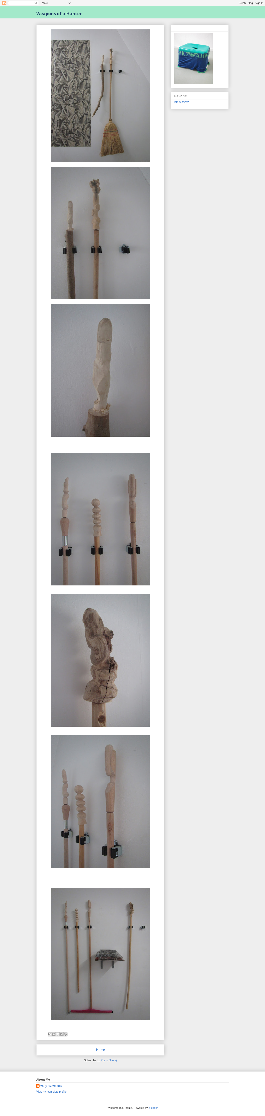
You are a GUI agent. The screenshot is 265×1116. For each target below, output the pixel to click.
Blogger (153, 1107)
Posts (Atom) (109, 1060)
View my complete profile (51, 1091)
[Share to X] (57, 1034)
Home (100, 1050)
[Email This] (50, 1034)
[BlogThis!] (54, 1034)
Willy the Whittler (51, 1086)
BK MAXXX (181, 102)
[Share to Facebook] (61, 1034)
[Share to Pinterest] (65, 1034)
